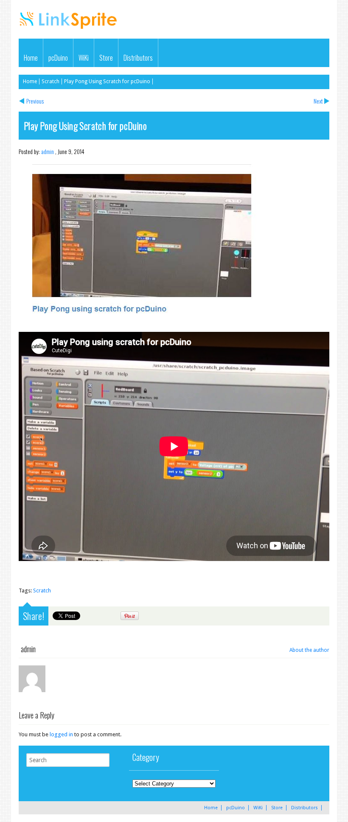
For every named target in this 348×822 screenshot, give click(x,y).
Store (106, 58)
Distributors (138, 58)
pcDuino (58, 58)
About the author (309, 650)
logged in (61, 734)
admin (47, 151)
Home (31, 58)
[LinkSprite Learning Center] (69, 29)
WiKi (84, 58)
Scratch (50, 81)
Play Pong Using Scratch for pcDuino (107, 81)
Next (318, 100)
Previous (35, 100)
